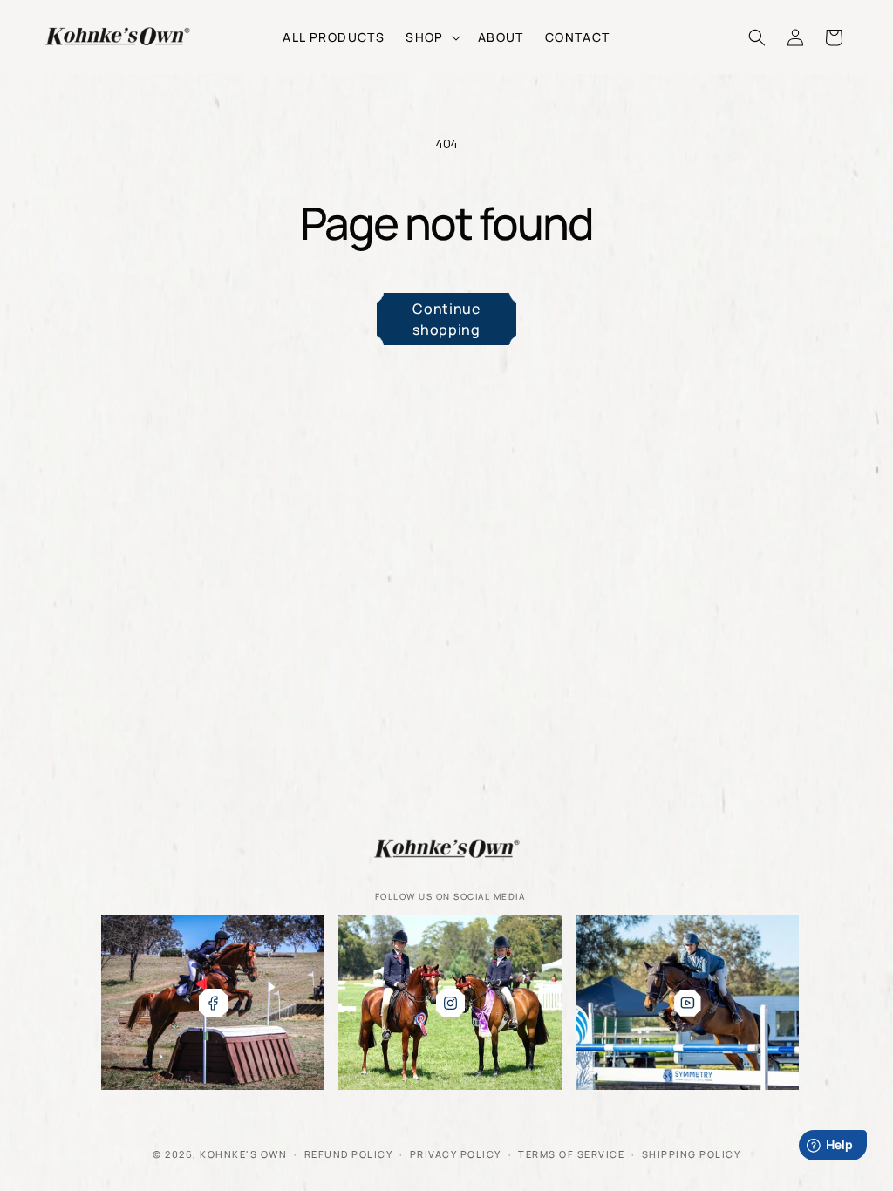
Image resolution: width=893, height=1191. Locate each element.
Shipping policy (691, 1153)
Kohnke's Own (243, 1153)
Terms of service (571, 1153)
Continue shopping (446, 319)
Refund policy (348, 1153)
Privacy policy (455, 1153)
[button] (431, 37)
